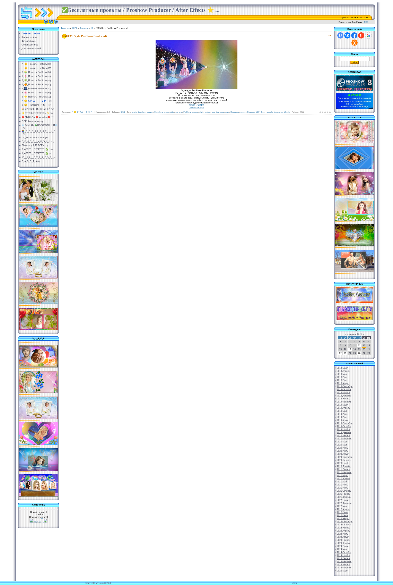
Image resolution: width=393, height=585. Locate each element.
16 (345, 349)
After (172, 112)
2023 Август (343, 537)
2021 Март (342, 475)
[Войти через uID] (340, 35)
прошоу (150, 112)
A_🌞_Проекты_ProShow (35, 64)
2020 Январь (343, 435)
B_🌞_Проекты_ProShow (35, 68)
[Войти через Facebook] (354, 35)
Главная (65, 28)
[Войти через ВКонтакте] (347, 35)
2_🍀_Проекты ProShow (34, 80)
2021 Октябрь (344, 491)
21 (368, 349)
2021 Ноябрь (343, 494)
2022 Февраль (344, 503)
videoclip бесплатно (274, 112)
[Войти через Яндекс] (361, 35)
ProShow (187, 112)
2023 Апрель (343, 530)
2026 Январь (343, 564)
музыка (195, 112)
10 (350, 345)
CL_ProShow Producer (33, 137)
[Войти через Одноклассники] (354, 43)
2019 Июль (342, 417)
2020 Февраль (344, 438)
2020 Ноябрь (343, 463)
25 (354, 353)
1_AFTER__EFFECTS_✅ (35, 153)
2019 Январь (343, 398)
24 (350, 353)
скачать (178, 112)
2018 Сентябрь (344, 386)
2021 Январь (343, 469)
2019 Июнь (342, 414)
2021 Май (342, 481)
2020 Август (343, 454)
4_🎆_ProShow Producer (34, 88)
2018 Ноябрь (343, 392)
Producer (251, 112)
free (262, 112)
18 (354, 349)
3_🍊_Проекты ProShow (34, 84)
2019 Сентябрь (344, 423)
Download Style (196, 107)
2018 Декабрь (344, 395)
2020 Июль (342, 451)
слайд (134, 112)
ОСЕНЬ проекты (30, 121)
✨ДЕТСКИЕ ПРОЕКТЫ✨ (35, 113)
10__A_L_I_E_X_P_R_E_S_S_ (37, 157)
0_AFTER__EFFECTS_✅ (35, 149)
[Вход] (56, 23)
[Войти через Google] (368, 35)
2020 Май (342, 444)
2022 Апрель (343, 509)
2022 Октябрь (344, 524)
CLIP (258, 112)
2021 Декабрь (344, 497)
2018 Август (343, 383)
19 (359, 349)
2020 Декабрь (344, 466)
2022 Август (343, 518)
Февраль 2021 (354, 334)
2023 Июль (342, 534)
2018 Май (342, 374)
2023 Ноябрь (343, 540)
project (207, 112)
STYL (123, 112)
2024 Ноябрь (343, 555)
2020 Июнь (342, 448)
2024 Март (342, 549)
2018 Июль (342, 380)
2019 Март (342, 405)
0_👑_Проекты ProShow (34, 72)
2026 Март (342, 570)
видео (166, 112)
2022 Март (342, 506)
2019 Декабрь (344, 432)
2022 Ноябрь (343, 527)
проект (243, 112)
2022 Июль (342, 515)
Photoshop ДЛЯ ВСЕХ (33, 145)
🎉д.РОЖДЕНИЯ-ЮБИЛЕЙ (36, 109)
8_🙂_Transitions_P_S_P (34, 105)
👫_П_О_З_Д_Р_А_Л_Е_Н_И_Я (38, 131)
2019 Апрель (343, 408)
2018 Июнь (342, 377)
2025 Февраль (344, 561)
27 (364, 353)
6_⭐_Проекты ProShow (34, 96)
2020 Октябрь (344, 460)
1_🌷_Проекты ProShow (34, 76)
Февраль (83, 28)
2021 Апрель (343, 478)
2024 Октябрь (344, 552)
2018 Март (342, 368)
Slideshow (158, 112)
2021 (74, 28)
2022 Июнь (342, 512)
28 (368, 353)
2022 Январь (343, 500)
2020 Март (342, 441)
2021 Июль (342, 487)
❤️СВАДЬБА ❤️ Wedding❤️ (36, 117)
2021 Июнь (342, 484)
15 (340, 349)
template (142, 112)
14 (368, 345)
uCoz (294, 583)
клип (227, 112)
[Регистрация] (51, 23)
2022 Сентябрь (344, 521)
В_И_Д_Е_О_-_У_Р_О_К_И (36, 141)
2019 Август (343, 420)
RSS (366, 22)
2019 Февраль (344, 401)
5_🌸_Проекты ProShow (34, 92)
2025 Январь (343, 558)
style (201, 112)
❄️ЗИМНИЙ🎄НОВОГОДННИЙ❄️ (40, 125)
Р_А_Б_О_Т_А (29, 161)
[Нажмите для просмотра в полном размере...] (196, 88)
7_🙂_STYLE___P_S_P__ (35, 101)
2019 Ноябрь (343, 429)
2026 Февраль (344, 567)
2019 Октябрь (344, 426)
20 (92, 28)
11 (354, 345)
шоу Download (218, 112)
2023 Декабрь (344, 543)
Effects (287, 112)
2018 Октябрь (344, 389)
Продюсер (234, 112)
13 (364, 345)
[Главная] (46, 23)
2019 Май (342, 411)
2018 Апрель (343, 371)
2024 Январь (343, 546)
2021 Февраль (344, 472)
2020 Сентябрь (344, 457)
